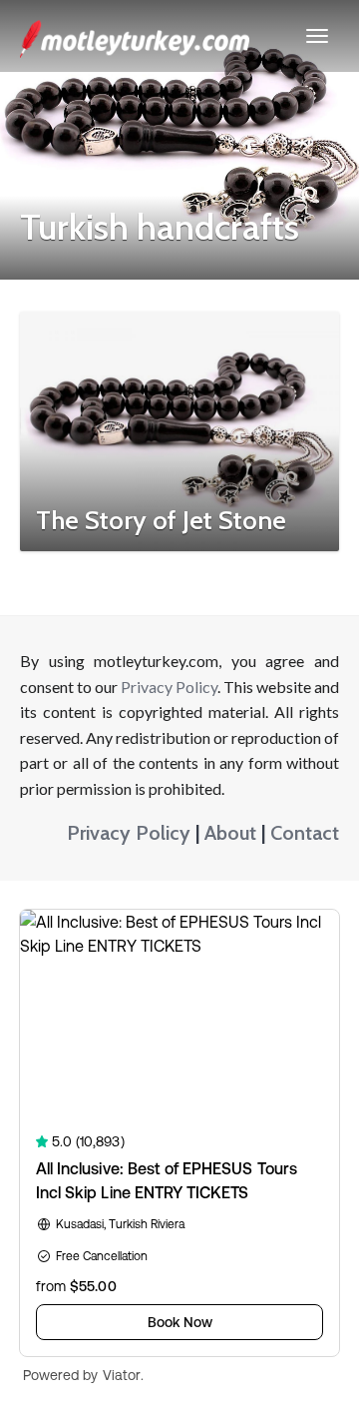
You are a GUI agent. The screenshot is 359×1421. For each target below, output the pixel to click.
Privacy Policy (169, 686)
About (230, 833)
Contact (304, 833)
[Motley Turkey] (134, 36)
